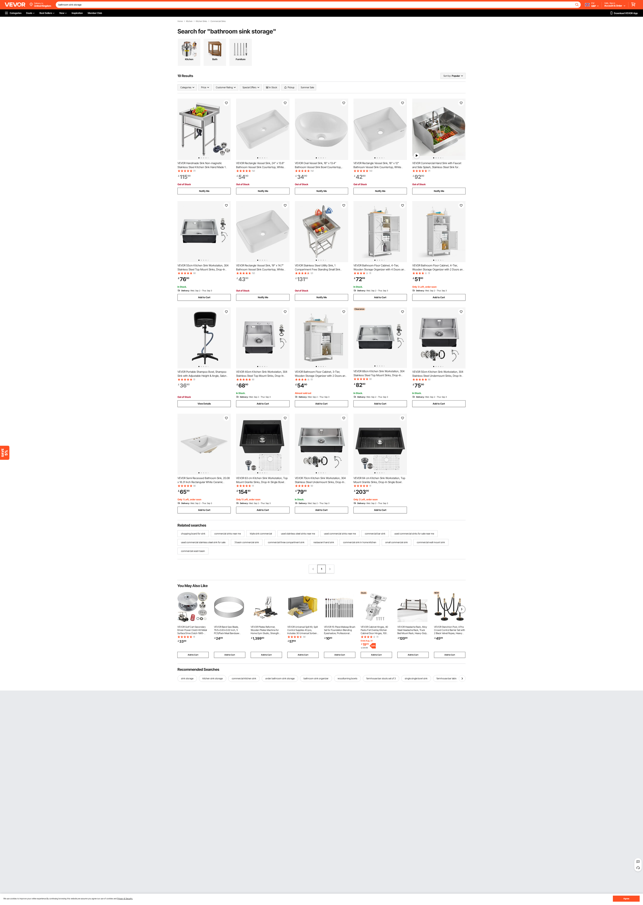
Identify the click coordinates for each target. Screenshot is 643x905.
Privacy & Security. (125, 898)
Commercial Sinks (218, 21)
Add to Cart (204, 297)
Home (180, 21)
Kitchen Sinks (201, 21)
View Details (204, 403)
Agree (626, 898)
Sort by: (447, 75)
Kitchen (189, 21)
